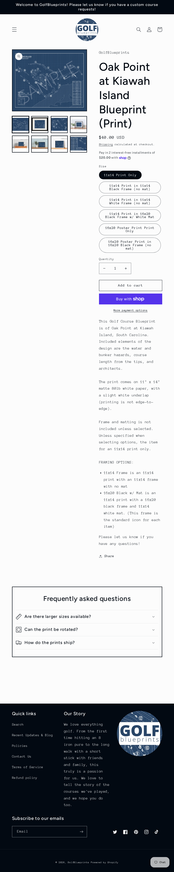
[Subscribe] (81, 831)
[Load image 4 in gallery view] (78, 124)
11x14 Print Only (120, 175)
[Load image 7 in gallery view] (59, 144)
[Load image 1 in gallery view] (20, 124)
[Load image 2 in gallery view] (39, 124)
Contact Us (21, 756)
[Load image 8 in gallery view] (78, 144)
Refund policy (24, 778)
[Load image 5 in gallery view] (20, 144)
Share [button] (109, 556)
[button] (14, 29)
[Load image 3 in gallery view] (59, 124)
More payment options (131, 310)
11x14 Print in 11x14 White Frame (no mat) (129, 201)
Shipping (106, 144)
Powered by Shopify (104, 862)
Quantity (106, 259)
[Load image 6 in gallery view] (39, 144)
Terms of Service (27, 767)
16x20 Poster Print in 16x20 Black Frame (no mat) (129, 245)
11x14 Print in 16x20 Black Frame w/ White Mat (130, 215)
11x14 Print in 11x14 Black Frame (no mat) (129, 187)
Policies (20, 746)
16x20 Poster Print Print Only (130, 229)
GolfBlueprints (78, 862)
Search (18, 724)
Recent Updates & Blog (32, 735)
